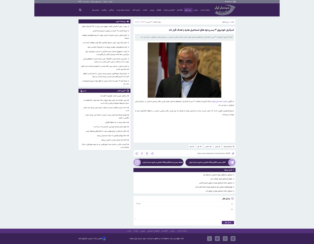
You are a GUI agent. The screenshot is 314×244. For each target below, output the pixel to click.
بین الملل (188, 10)
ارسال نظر (228, 222)
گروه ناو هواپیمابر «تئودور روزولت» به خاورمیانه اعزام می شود (107, 47)
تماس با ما (86, 2)
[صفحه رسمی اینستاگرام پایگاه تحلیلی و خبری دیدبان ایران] (137, 162)
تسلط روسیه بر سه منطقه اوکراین (116, 122)
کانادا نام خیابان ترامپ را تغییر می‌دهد (114, 140)
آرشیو (110, 2)
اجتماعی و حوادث (169, 10)
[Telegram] (152, 153)
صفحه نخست (205, 10)
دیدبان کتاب (136, 10)
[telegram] (217, 238)
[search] (80, 10)
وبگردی (104, 10)
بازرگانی (111, 10)
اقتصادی (180, 10)
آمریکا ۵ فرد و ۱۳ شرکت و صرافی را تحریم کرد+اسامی (110, 31)
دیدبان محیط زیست (123, 10)
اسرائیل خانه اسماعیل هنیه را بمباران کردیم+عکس (215, 183)
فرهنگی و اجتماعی (153, 231)
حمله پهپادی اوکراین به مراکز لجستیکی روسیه (112, 135)
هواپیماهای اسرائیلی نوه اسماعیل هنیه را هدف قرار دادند (213, 187)
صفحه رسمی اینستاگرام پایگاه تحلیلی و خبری (163, 162)
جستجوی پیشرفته (96, 2)
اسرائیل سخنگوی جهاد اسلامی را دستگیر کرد (217, 175)
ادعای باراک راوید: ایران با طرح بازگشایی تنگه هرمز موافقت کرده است (105, 42)
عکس (129, 231)
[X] (147, 153)
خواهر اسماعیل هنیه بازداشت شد (221, 179)
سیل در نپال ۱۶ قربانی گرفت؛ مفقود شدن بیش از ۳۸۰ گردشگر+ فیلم (105, 26)
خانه (232, 22)
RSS (79, 2)
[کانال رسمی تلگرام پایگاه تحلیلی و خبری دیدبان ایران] (232, 162)
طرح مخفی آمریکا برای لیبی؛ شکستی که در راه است (110, 127)
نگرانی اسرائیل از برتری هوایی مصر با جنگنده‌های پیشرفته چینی (106, 131)
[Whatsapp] (137, 153)
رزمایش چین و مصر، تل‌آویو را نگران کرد (113, 96)
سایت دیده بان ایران (219, 101)
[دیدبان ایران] (225, 9)
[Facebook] (142, 153)
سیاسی (196, 10)
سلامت (145, 10)
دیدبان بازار (96, 10)
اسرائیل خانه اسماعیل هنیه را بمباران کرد (219, 191)
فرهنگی (159, 10)
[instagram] (225, 238)
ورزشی (152, 10)
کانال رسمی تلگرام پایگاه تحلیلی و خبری (207, 162)
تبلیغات (105, 2)
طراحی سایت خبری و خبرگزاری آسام (90, 238)
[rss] (233, 238)
